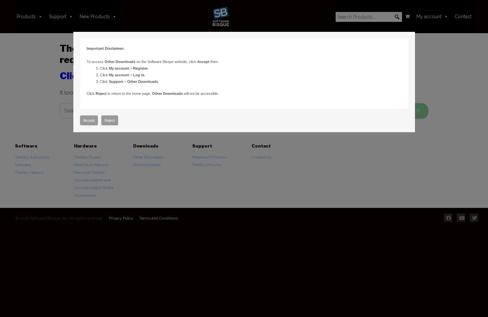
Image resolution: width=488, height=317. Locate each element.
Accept (89, 120)
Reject (110, 120)
